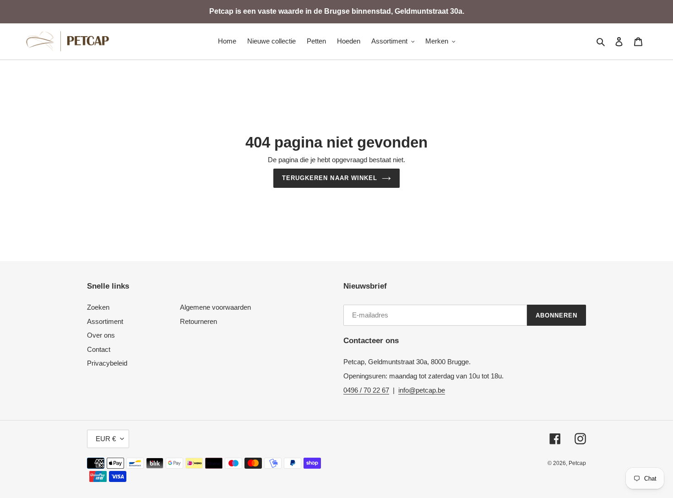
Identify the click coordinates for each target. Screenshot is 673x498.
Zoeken (98, 307)
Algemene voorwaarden (215, 307)
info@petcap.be (421, 390)
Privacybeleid (107, 363)
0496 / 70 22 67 (366, 390)
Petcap (577, 463)
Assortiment (105, 321)
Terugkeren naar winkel (329, 178)
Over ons (101, 335)
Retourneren (198, 321)
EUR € (106, 439)
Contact (98, 349)
